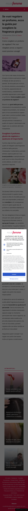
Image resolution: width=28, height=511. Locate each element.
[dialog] (14, 255)
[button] (14, 253)
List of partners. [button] (21, 262)
